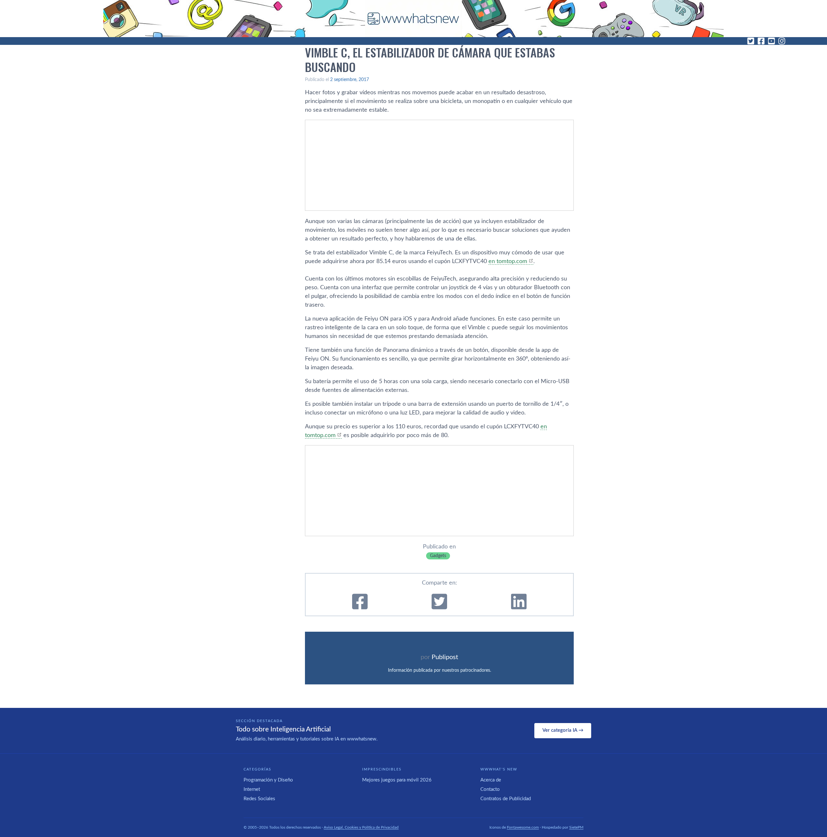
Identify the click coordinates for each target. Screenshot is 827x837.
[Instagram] (782, 41)
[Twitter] (751, 41)
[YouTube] (771, 41)
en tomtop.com (507, 261)
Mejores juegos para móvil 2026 (397, 780)
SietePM (576, 827)
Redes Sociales (259, 798)
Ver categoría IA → (562, 730)
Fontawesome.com (523, 827)
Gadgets (438, 556)
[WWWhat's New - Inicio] (413, 18)
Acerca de (490, 780)
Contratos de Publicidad (505, 798)
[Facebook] (761, 41)
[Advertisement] (439, 165)
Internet (252, 789)
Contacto (490, 789)
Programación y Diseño (268, 780)
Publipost (445, 657)
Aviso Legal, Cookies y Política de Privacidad (361, 827)
